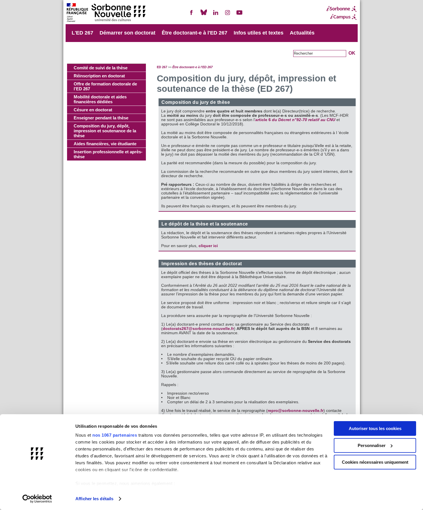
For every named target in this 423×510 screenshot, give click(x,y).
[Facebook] (191, 15)
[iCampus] (341, 17)
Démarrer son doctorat (127, 33)
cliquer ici (207, 246)
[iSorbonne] (341, 9)
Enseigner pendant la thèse (101, 117)
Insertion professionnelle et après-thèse (108, 154)
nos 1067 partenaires (114, 435)
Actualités (302, 33)
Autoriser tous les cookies (375, 428)
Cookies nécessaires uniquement (375, 462)
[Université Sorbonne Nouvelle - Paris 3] (106, 13)
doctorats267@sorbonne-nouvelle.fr (198, 328)
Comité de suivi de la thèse (100, 67)
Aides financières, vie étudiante (105, 143)
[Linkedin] (215, 15)
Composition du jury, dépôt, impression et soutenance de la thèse (105, 130)
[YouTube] (239, 15)
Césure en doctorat (93, 109)
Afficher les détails (94, 498)
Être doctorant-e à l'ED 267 (194, 33)
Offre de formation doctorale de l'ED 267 (105, 86)
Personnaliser (372, 445)
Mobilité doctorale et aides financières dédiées (100, 99)
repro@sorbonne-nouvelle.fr (295, 410)
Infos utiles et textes (258, 33)
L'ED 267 (82, 33)
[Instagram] (227, 15)
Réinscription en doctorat (99, 75)
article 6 (295, 120)
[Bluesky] (203, 15)
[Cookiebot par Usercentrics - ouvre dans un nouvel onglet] (37, 498)
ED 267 (162, 67)
